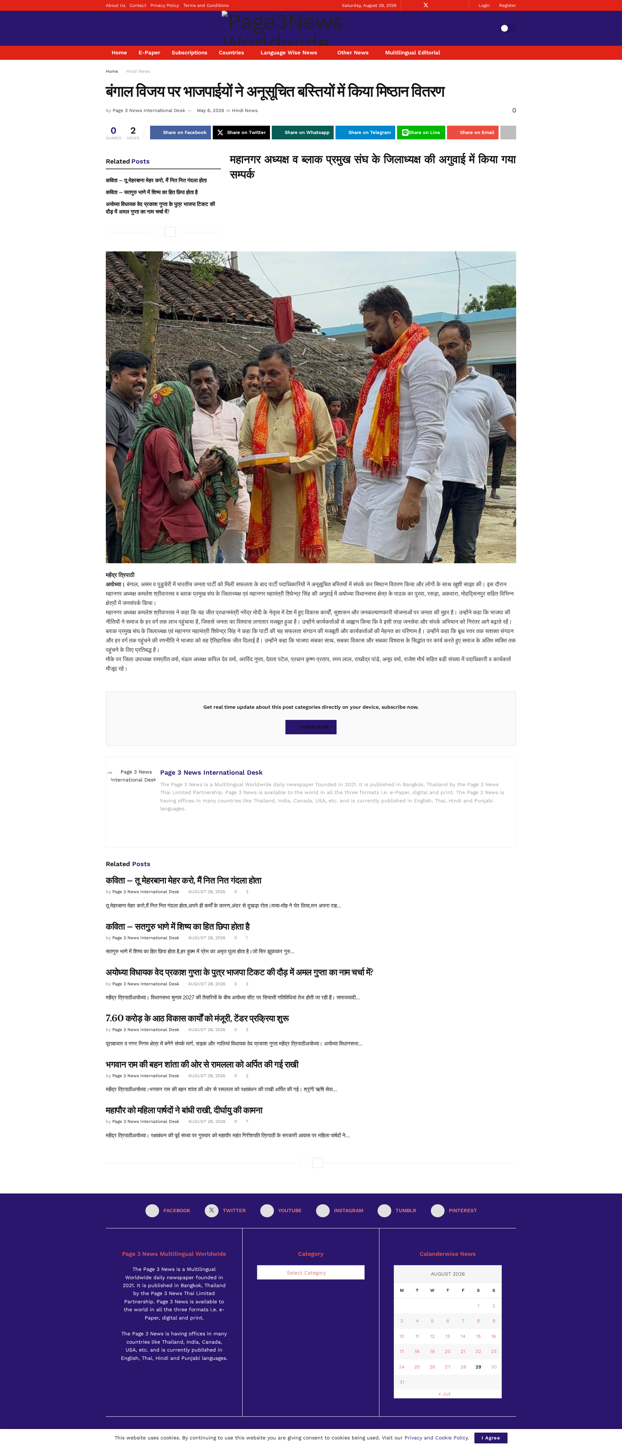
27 (447, 1367)
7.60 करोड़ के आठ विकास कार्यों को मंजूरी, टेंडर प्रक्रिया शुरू (197, 1018)
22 (478, 1351)
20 (448, 1351)
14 (463, 1336)
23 (494, 1351)
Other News (353, 52)
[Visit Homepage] (303, 28)
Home (119, 52)
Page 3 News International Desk (149, 110)
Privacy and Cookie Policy (436, 1438)
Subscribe (314, 727)
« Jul (444, 1394)
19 (432, 1351)
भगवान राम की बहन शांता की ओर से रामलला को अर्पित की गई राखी (202, 1064)
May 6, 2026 (210, 110)
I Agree (491, 1438)
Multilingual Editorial (412, 52)
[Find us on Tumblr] (453, 5)
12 (432, 1336)
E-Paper (149, 52)
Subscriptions (189, 52)
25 (417, 1367)
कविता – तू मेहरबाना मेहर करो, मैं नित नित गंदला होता (156, 180)
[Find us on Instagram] (444, 5)
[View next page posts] (317, 1163)
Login (483, 5)
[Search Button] (513, 53)
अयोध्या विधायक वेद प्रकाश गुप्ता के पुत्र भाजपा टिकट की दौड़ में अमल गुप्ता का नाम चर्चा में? (240, 972)
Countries (231, 52)
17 (402, 1351)
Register (507, 5)
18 (417, 1351)
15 (478, 1336)
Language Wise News (289, 52)
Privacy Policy (164, 5)
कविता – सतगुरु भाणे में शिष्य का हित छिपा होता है (152, 192)
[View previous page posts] (304, 1163)
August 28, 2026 (206, 891)
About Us (115, 5)
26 (432, 1367)
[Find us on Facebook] (416, 5)
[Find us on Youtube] (435, 5)
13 (447, 1336)
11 (417, 1336)
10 (402, 1336)
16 (493, 1336)
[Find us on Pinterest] (462, 5)
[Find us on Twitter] (425, 5)
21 (463, 1351)
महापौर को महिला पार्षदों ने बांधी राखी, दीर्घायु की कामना (184, 1110)
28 (463, 1367)
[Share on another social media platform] (508, 132)
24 (402, 1367)
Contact (138, 5)
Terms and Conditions (206, 5)
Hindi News (138, 71)
